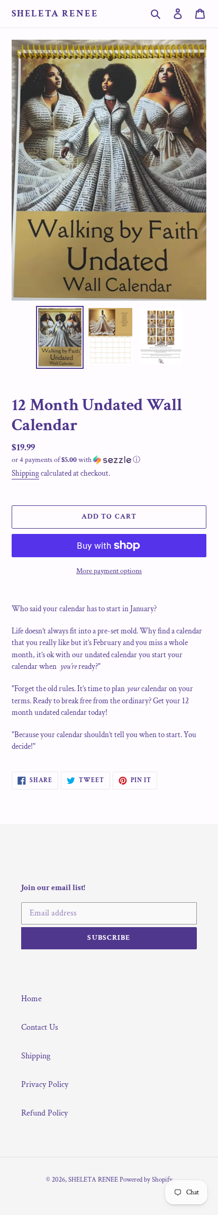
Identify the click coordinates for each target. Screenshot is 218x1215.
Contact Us (39, 1027)
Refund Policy (44, 1113)
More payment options (109, 571)
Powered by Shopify (146, 1179)
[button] (76, 460)
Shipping (25, 473)
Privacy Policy (44, 1084)
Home (31, 998)
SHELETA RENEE (55, 14)
